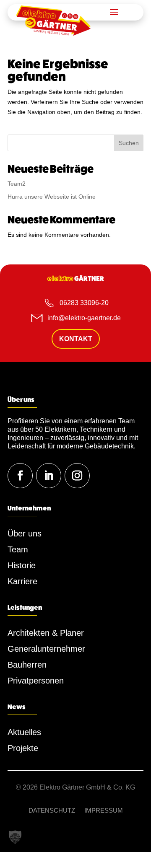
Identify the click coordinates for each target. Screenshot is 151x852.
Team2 (17, 183)
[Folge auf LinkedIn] (48, 475)
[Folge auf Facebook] (20, 475)
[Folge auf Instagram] (77, 475)
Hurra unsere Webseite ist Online (52, 196)
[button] (15, 837)
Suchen (129, 143)
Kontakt (75, 338)
